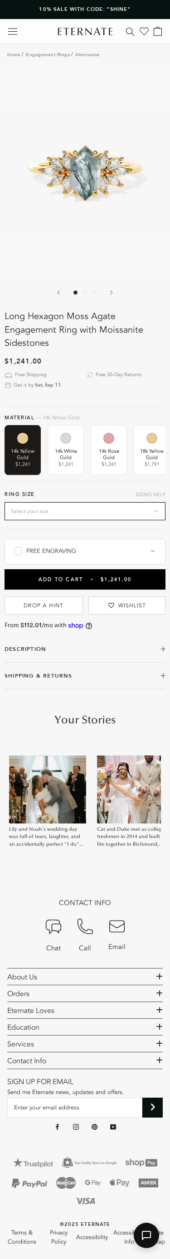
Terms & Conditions (22, 1237)
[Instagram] (76, 1127)
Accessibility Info (129, 1237)
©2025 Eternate (85, 1224)
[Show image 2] (85, 293)
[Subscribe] (152, 1108)
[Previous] (58, 293)
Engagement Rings (48, 54)
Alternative (87, 54)
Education (23, 1027)
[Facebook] (57, 1127)
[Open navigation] (12, 31)
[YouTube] (113, 1127)
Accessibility (92, 1237)
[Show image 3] (94, 293)
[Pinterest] (94, 1127)
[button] (146, 1235)
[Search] (130, 31)
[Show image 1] (75, 293)
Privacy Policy (59, 1237)
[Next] (111, 293)
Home (13, 54)
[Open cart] (158, 31)
